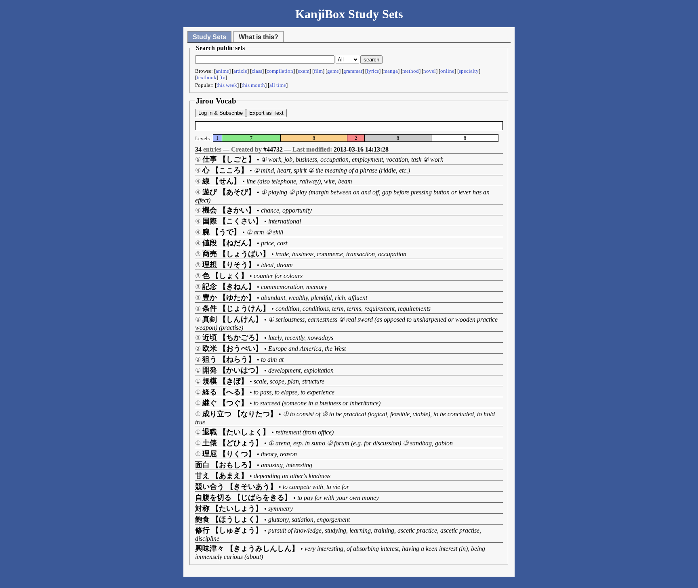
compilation (280, 71)
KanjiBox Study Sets (349, 14)
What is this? (258, 37)
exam (303, 71)
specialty (469, 71)
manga (390, 71)
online (447, 71)
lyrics (373, 71)
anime (222, 71)
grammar (352, 71)
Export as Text (266, 113)
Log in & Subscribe (220, 113)
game (333, 71)
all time (277, 85)
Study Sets (209, 37)
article (240, 71)
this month (253, 85)
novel (429, 71)
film (318, 71)
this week (227, 85)
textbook (207, 77)
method (410, 71)
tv (223, 77)
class (257, 71)
